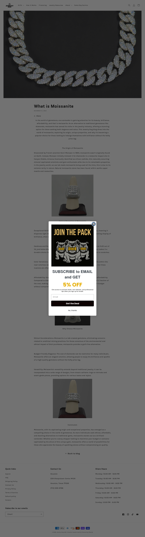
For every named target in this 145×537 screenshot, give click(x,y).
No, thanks (72, 310)
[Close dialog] (94, 224)
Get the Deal (72, 303)
